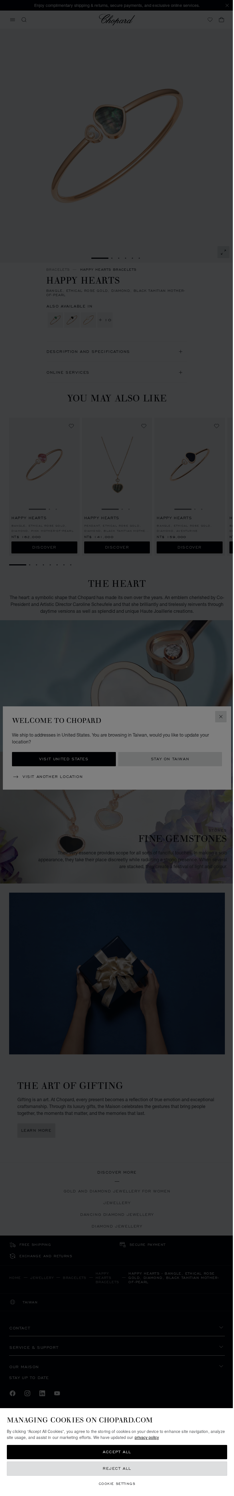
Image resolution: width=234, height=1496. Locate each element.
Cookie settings (115, 1483)
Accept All (115, 1451)
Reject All (115, 1468)
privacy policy (162, 1437)
